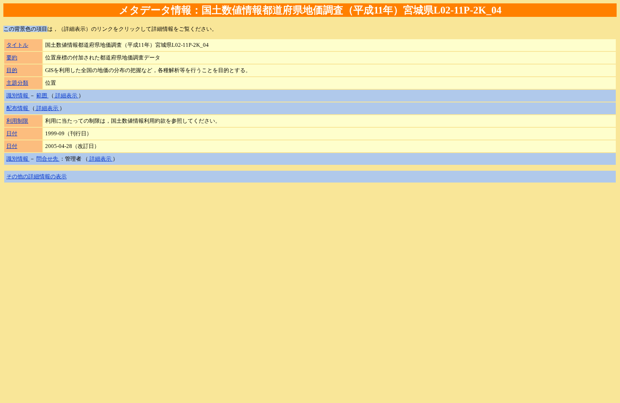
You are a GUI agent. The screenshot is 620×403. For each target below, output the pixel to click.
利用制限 (17, 121)
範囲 (42, 95)
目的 (11, 70)
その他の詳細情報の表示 (36, 176)
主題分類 (17, 83)
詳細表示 (66, 95)
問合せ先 (47, 159)
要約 (11, 57)
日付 (11, 133)
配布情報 (18, 108)
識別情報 (18, 95)
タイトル (17, 45)
